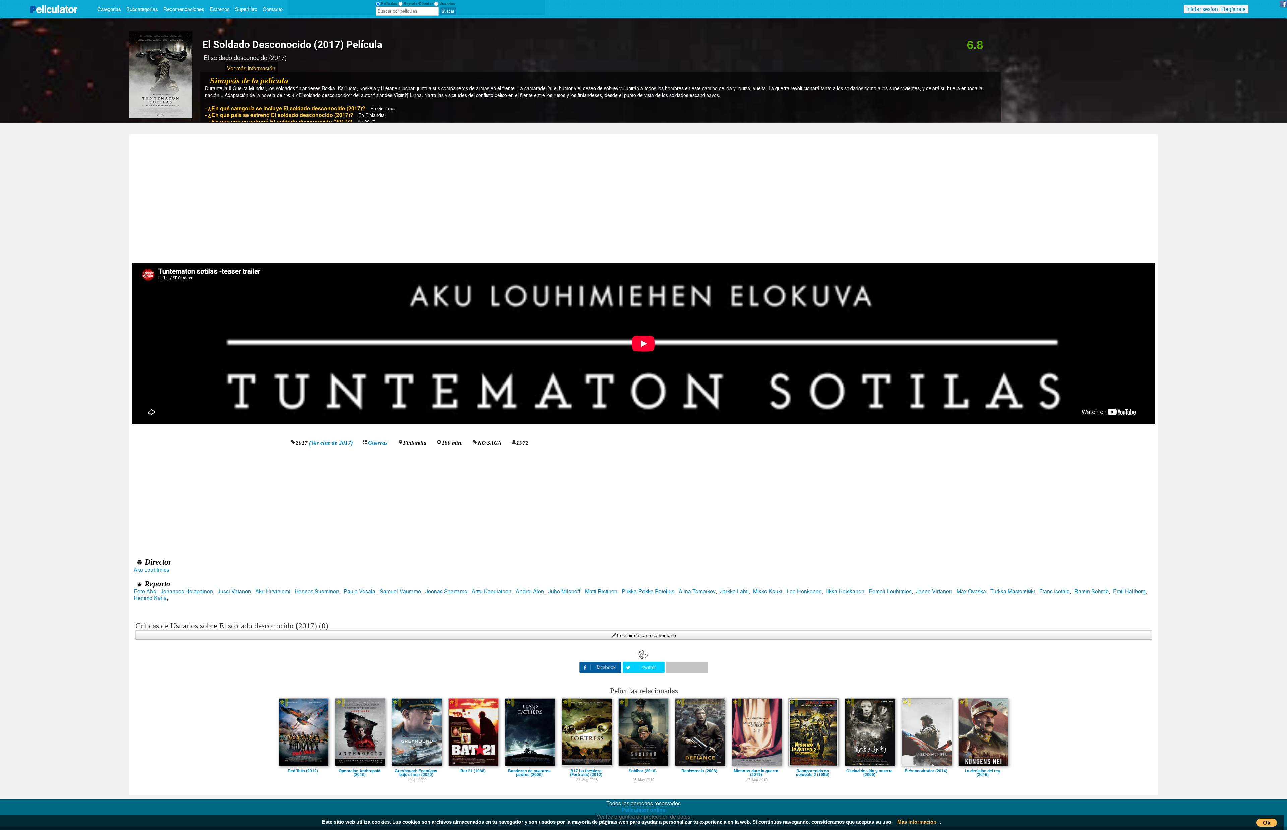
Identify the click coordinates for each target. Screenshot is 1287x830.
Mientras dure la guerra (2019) (756, 770)
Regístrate (1233, 9)
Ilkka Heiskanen (845, 591)
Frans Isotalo (1054, 591)
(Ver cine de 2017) (331, 443)
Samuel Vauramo (400, 591)
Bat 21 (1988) (473, 770)
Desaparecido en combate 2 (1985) (812, 770)
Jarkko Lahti (734, 591)
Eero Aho (145, 591)
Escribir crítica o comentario (646, 635)
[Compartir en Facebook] (601, 666)
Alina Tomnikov (697, 591)
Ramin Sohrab (1091, 591)
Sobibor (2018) (643, 770)
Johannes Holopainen (187, 591)
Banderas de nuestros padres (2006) (529, 770)
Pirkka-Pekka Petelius (648, 591)
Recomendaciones (183, 8)
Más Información (916, 822)
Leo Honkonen (804, 591)
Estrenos (220, 8)
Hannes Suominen (317, 591)
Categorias (109, 8)
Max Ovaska (971, 591)
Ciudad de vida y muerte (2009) (869, 770)
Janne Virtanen (934, 591)
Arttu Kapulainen (491, 591)
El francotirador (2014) (926, 770)
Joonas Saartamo (446, 591)
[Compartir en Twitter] (644, 666)
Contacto (273, 8)
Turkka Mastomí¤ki (1012, 591)
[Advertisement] (643, 196)
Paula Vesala (359, 591)
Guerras (378, 443)
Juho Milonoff (564, 591)
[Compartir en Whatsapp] (687, 667)
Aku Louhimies (151, 569)
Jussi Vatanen (234, 591)
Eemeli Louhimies (890, 591)
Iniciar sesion (1202, 9)
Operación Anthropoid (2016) (359, 770)
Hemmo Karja (150, 598)
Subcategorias (142, 8)
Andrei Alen (530, 591)
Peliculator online (643, 810)
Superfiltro (246, 8)
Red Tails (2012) (303, 770)
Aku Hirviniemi (272, 591)
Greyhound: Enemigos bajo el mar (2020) (416, 770)
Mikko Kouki (767, 591)
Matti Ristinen (601, 591)
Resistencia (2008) (699, 770)
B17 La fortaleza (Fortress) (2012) (586, 770)
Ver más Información (251, 68)
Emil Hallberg (1129, 591)
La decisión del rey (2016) (982, 770)
